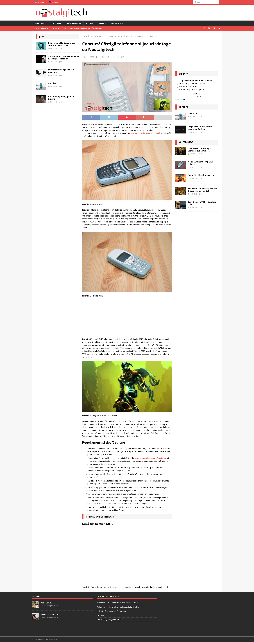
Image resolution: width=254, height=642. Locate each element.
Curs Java (52, 83)
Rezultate (197, 96)
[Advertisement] (128, 318)
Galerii (102, 23)
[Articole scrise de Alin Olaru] (35, 606)
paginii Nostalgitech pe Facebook (150, 458)
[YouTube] (209, 28)
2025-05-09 (193, 132)
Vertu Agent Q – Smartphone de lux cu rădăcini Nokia (63, 57)
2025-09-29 (54, 102)
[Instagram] (214, 28)
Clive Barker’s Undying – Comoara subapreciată (199, 149)
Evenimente (114, 57)
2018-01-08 (193, 207)
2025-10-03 (54, 75)
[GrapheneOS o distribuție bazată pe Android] (180, 129)
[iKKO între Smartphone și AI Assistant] (41, 73)
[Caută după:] (206, 2)
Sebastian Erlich (49, 614)
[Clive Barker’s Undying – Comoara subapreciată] (180, 151)
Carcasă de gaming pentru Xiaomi (61, 97)
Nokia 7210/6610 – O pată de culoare (201, 162)
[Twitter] (219, 28)
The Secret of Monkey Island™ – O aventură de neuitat (203, 189)
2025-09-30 (54, 86)
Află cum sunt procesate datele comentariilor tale (149, 587)
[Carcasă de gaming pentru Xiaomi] (41, 99)
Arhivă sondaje (181, 99)
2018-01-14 (193, 154)
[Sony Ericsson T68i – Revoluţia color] (180, 205)
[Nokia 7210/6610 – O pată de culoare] (180, 165)
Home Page (40, 23)
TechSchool (117, 23)
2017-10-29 (193, 167)
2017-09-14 (193, 178)
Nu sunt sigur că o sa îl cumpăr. (192, 83)
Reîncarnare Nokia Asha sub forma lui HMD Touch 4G (61, 44)
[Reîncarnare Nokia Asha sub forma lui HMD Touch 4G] (41, 46)
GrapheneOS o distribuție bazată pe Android (200, 127)
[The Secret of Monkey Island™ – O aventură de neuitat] (180, 191)
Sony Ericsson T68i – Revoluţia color (202, 203)
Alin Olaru (101, 57)
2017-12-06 (90, 57)
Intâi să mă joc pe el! (188, 86)
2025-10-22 (54, 48)
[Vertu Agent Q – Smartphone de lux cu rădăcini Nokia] (41, 59)
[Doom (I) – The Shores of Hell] (180, 178)
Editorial (56, 23)
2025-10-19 (54, 62)
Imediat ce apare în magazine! (192, 89)
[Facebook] (204, 28)
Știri (41, 36)
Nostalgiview (74, 23)
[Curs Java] (41, 86)
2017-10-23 (193, 194)
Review (89, 23)
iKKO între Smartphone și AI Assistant (61, 70)
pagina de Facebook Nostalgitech (144, 133)
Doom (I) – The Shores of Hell (202, 175)
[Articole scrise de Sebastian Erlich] (35, 618)
